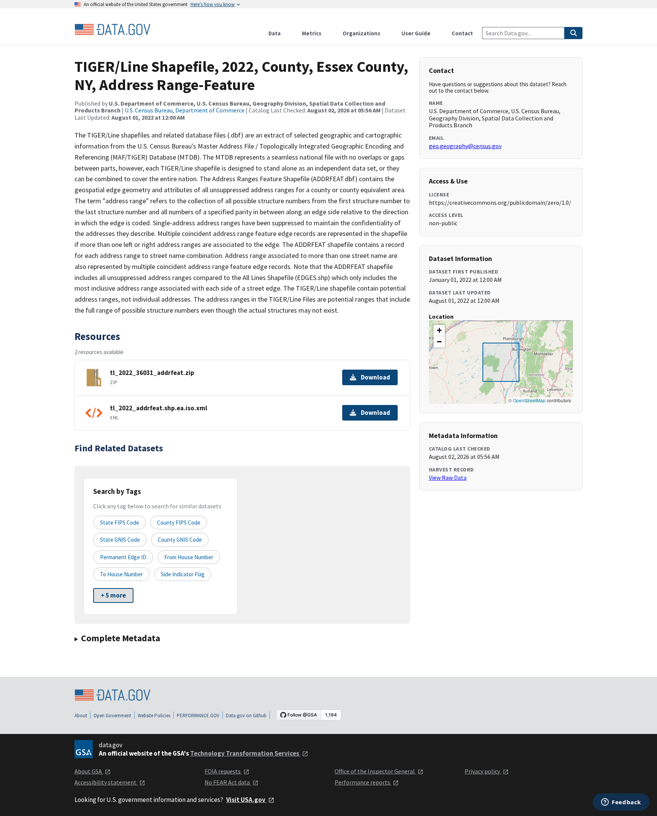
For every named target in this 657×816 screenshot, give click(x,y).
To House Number (121, 574)
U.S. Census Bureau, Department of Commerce (184, 110)
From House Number (188, 557)
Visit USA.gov (246, 799)
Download (375, 377)
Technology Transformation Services (245, 753)
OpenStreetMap (529, 400)
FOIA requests (223, 771)
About (81, 715)
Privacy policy (483, 771)
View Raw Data (448, 477)
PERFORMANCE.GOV (198, 715)
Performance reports (363, 782)
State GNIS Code (120, 539)
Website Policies (154, 715)
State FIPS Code (119, 522)
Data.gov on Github (246, 715)
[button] (439, 330)
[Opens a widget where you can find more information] (621, 802)
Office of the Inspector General (375, 771)
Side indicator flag (183, 574)
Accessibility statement (106, 782)
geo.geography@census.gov (465, 146)
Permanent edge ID (123, 557)
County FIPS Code (178, 522)
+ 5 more (113, 595)
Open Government (112, 715)
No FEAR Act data (228, 782)
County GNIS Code (180, 539)
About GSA (89, 771)
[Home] (113, 30)
